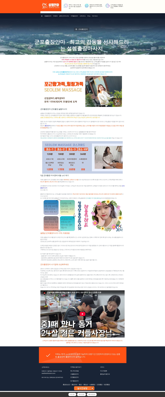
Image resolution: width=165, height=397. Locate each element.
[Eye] (84, 388)
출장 (80, 384)
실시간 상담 (81, 394)
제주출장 (107, 384)
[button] (64, 16)
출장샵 (86, 384)
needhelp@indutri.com (48, 373)
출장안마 (74, 384)
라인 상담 (72, 394)
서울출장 (92, 384)
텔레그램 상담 (92, 394)
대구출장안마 (74, 381)
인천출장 (99, 384)
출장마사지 (66, 384)
